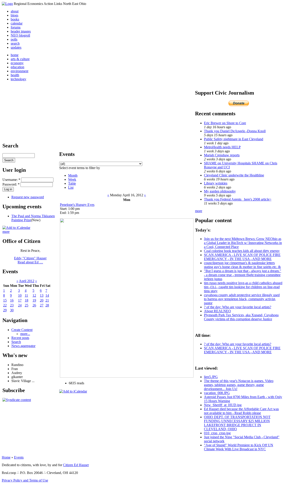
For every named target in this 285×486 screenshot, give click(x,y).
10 (20, 295)
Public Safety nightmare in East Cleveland (233, 139)
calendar (16, 23)
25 (26, 305)
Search (16, 342)
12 (34, 295)
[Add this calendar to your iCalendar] (16, 228)
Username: (11, 180)
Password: (11, 184)
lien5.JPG (211, 377)
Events (19, 457)
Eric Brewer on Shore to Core (225, 123)
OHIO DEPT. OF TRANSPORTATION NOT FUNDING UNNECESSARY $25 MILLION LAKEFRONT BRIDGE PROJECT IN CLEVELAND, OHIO (237, 423)
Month (72, 175)
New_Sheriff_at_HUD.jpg (223, 405)
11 (26, 295)
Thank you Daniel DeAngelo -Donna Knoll (235, 131)
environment (19, 71)
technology (18, 79)
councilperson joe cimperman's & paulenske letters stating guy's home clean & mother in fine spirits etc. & (242, 265)
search (15, 43)
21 (47, 300)
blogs (14, 15)
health (15, 75)
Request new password (27, 197)
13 (41, 295)
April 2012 (26, 281)
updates (16, 47)
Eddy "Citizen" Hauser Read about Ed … (30, 260)
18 (26, 300)
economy (17, 63)
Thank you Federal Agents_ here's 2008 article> (237, 199)
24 (20, 305)
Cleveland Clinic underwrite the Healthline (234, 175)
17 (20, 300)
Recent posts (20, 338)
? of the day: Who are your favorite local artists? (237, 307)
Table (72, 183)
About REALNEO (217, 311)
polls (14, 39)
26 (34, 305)
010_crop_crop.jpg (217, 433)
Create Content (22, 330)
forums (15, 27)
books (15, 19)
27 (41, 305)
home (14, 55)
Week (72, 179)
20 (41, 300)
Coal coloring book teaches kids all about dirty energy (242, 251)
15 (5, 300)
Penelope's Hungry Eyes (77, 205)
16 (12, 300)
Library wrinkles (215, 183)
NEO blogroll (20, 35)
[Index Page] (7, 4)
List (70, 187)
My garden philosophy (220, 191)
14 (47, 295)
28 (47, 305)
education (17, 67)
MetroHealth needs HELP (222, 147)
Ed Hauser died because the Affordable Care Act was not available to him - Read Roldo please (241, 411)
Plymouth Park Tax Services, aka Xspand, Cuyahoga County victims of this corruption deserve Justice (241, 317)
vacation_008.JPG (217, 393)
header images (21, 31)
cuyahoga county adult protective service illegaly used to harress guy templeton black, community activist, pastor (242, 299)
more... (25, 334)
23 (12, 305)
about (14, 11)
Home (6, 457)
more (6, 232)
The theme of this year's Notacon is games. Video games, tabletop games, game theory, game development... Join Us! (238, 385)
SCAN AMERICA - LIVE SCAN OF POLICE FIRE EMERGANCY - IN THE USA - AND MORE (242, 257)
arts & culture (20, 59)
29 (5, 310)
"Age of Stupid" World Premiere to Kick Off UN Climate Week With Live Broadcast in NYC (238, 447)
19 (34, 300)
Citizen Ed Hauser (76, 465)
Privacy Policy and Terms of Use (25, 480)
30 (12, 310)
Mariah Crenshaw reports (222, 155)
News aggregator (23, 346)
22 (5, 305)
